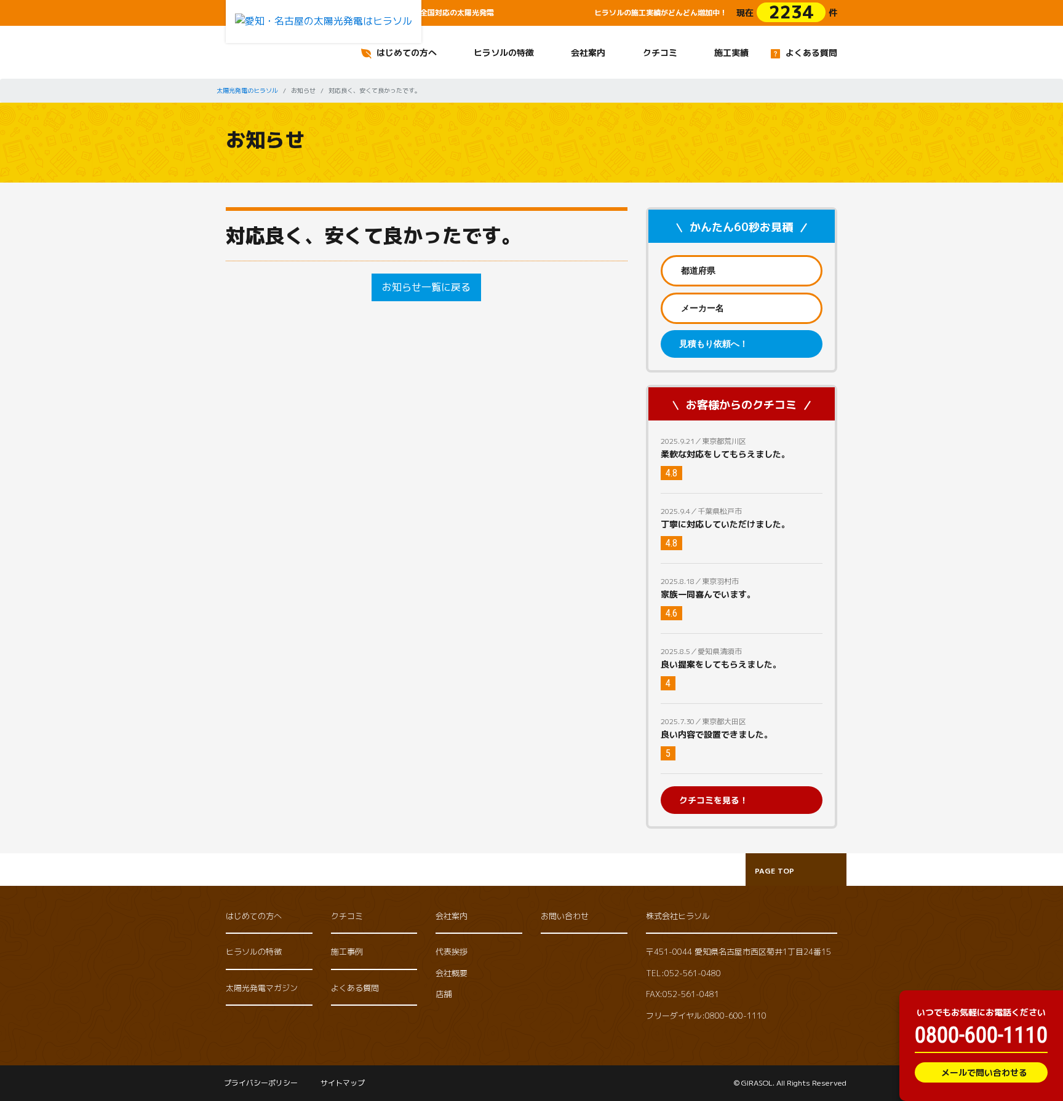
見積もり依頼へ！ (713, 344)
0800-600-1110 (981, 1035)
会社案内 (588, 52)
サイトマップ (342, 1083)
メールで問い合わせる (984, 1072)
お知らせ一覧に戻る (426, 287)
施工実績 (731, 52)
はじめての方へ (406, 52)
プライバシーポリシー (261, 1083)
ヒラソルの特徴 (504, 52)
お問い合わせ (565, 915)
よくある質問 (811, 52)
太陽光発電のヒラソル (247, 90)
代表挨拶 (452, 951)
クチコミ (660, 52)
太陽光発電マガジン (262, 987)
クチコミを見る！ (713, 800)
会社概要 (452, 973)
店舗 (444, 994)
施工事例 (347, 951)
